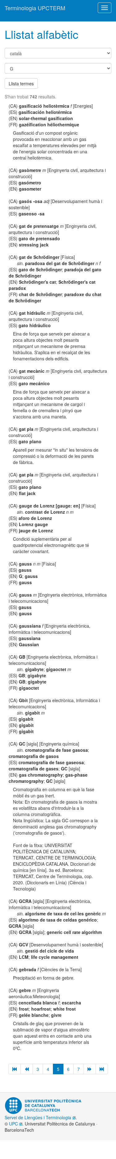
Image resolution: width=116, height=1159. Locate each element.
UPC (14, 1124)
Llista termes (21, 83)
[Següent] (90, 1069)
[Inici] (14, 1069)
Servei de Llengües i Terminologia (38, 1117)
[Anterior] (26, 1069)
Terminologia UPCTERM (35, 8)
